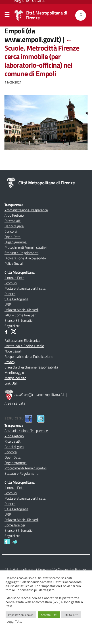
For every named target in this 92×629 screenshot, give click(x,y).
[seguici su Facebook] (28, 418)
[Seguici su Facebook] (7, 331)
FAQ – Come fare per (20, 315)
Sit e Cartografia (16, 299)
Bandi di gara (14, 226)
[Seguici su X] (14, 331)
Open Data (12, 236)
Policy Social (13, 263)
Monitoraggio (14, 372)
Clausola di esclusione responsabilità (31, 367)
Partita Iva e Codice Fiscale (24, 345)
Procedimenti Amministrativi (25, 247)
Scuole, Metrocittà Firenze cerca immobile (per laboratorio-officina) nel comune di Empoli (41, 56)
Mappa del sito (15, 378)
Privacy (9, 361)
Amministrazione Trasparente (26, 210)
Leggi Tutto (14, 621)
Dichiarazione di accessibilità (25, 258)
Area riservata (14, 403)
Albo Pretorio (14, 215)
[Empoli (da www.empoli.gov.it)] (46, 125)
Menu (7, 15)
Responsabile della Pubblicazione (28, 356)
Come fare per (14, 525)
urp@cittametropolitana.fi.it (45, 394)
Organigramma (15, 242)
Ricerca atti (12, 220)
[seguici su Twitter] (40, 418)
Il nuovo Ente (14, 277)
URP (7, 304)
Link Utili (10, 383)
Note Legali (12, 351)
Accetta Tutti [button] (49, 615)
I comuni (10, 283)
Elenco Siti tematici (18, 320)
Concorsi (10, 231)
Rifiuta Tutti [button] (71, 615)
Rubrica (9, 293)
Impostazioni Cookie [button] (20, 615)
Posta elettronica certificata (25, 288)
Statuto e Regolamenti (21, 252)
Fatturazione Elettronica (22, 340)
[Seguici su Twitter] (15, 541)
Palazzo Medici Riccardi (21, 309)
